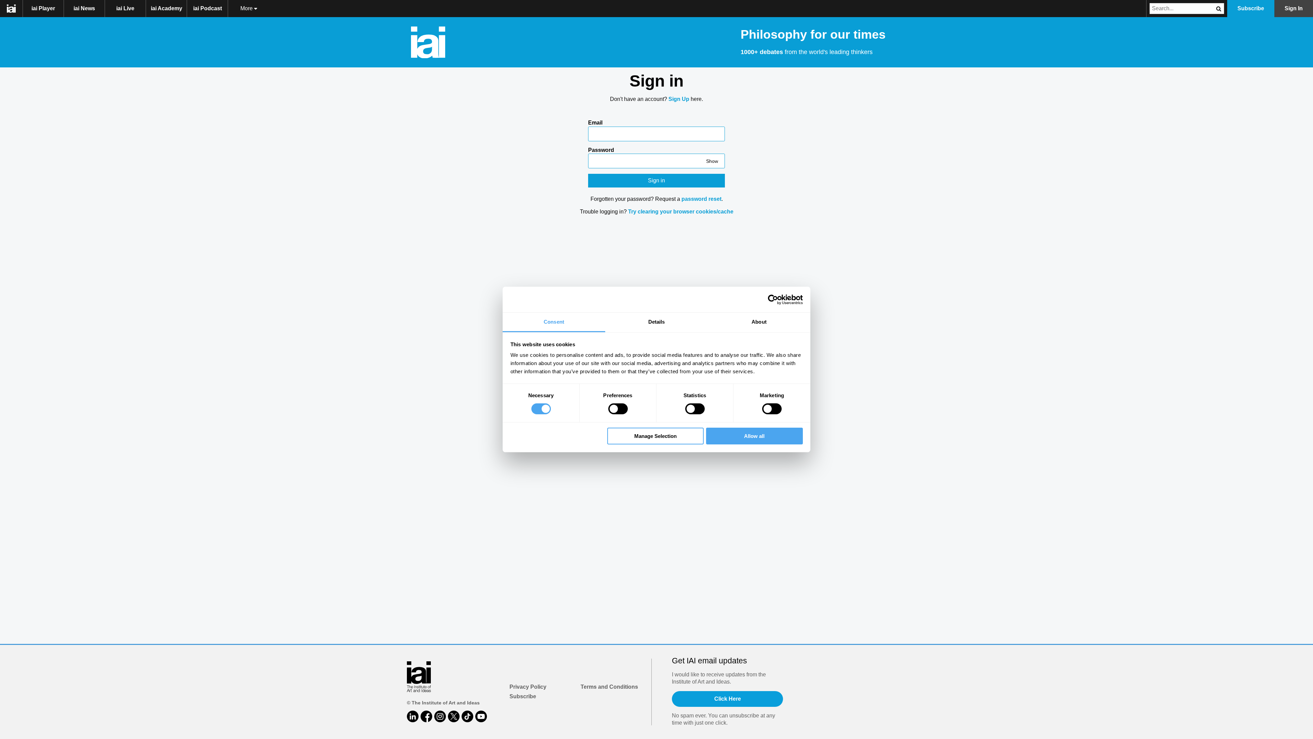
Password (601, 150)
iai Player (43, 8)
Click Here (727, 699)
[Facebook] (426, 716)
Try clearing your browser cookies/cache (680, 212)
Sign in (656, 180)
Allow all (754, 436)
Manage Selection (655, 436)
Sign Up (678, 99)
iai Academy (166, 8)
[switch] (618, 408)
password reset (701, 199)
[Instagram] (440, 716)
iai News (84, 8)
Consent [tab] (554, 322)
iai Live (125, 8)
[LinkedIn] (413, 716)
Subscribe (522, 696)
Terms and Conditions (609, 687)
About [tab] (759, 322)
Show (712, 161)
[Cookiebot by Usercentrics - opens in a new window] (773, 299)
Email (595, 123)
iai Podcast (207, 8)
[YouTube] (481, 716)
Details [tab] (656, 322)
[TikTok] (467, 716)
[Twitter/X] (454, 716)
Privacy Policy (527, 687)
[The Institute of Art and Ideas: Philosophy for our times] (15, 8)
